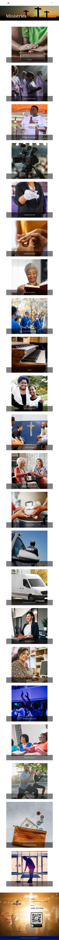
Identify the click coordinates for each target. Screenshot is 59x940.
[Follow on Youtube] (10, 922)
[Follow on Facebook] (7, 922)
